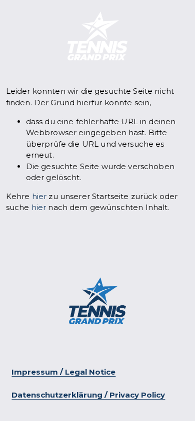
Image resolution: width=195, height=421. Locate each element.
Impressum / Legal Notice (64, 372)
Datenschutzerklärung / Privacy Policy (88, 395)
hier (39, 196)
